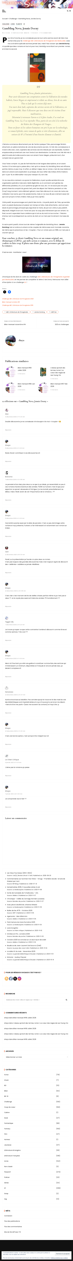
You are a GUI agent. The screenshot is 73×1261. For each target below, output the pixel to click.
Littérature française (12, 1156)
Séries (6, 1183)
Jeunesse (7, 1145)
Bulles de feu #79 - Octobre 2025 (19, 910)
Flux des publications (12, 1221)
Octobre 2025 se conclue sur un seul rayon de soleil (26, 940)
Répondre (8, 430)
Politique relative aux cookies (59, 1258)
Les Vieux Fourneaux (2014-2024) (19, 873)
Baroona (8, 477)
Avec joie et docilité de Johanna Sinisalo (22, 905)
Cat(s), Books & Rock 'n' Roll (22, 875)
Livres (13, 24)
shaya (36, 32)
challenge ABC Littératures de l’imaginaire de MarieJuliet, (44, 41)
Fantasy (7, 1129)
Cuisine (7, 1112)
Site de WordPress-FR (12, 1232)
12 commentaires (46, 32)
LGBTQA (53, 312)
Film (5, 1134)
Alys (6, 414)
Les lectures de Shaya (36, 4)
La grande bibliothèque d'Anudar (24, 954)
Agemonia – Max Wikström (17, 916)
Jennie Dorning (39, 312)
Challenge (13, 19)
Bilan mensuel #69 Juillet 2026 (24, 1018)
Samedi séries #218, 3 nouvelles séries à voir (23, 887)
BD (5, 1085)
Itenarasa (9, 692)
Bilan (6, 1091)
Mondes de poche (19, 901)
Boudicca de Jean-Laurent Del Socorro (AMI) (24, 945)
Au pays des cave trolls (21, 948)
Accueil (5, 19)
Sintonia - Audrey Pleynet (16, 957)
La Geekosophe (18, 890)
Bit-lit (6, 1096)
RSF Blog (15, 884)
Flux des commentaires (13, 1226)
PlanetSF (19, 24)
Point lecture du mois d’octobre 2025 (21, 922)
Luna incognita (12, 928)
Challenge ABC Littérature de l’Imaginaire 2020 (18, 299)
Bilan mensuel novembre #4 (15, 324)
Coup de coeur (9, 1107)
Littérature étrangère (12, 1150)
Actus (6, 1075)
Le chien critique (12, 760)
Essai (6, 1118)
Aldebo (15, 895)
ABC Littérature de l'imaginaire (17, 312)
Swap (6, 1193)
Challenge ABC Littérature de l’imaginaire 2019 (17, 305)
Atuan (6, 1080)
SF (24, 24)
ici (25, 282)
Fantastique (8, 1123)
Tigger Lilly (9, 622)
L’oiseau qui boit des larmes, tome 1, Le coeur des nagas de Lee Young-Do (57, 371)
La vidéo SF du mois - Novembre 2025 (21, 951)
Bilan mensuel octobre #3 (11, 302)
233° (14, 913)
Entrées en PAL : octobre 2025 (18, 934)
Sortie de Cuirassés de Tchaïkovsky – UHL (22, 893)
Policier (7, 1177)
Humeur (7, 1139)
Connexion (8, 1216)
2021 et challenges (62, 324)
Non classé (8, 1166)
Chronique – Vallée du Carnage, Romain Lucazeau (25, 899)
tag (5, 1199)
